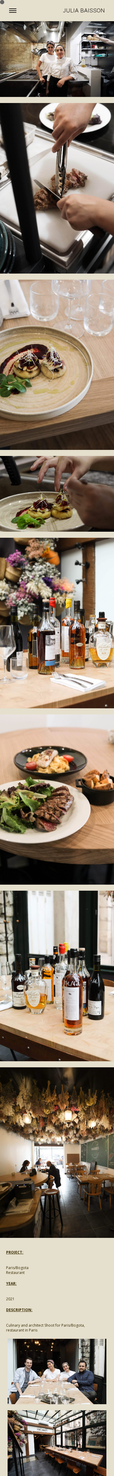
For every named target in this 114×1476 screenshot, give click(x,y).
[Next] (82, 1443)
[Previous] (32, 1443)
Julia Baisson (84, 10)
